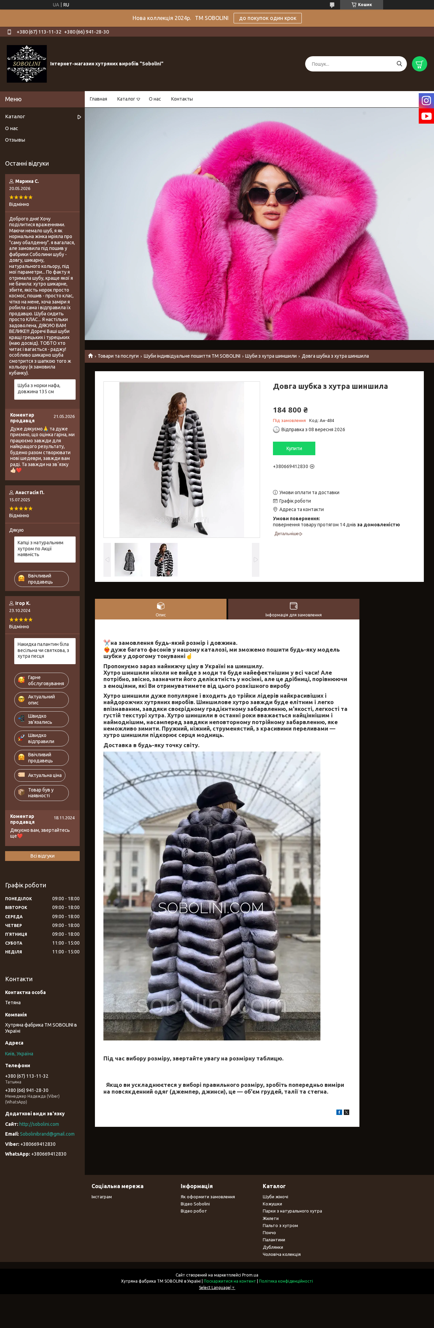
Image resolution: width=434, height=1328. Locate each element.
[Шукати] (399, 63)
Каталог (126, 99)
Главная (98, 99)
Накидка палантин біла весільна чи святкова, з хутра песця (43, 650)
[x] (346, 1113)
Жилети (271, 1218)
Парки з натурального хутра (292, 1210)
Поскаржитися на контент (230, 1281)
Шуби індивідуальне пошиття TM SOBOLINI (192, 356)
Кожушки (272, 1203)
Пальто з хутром (280, 1225)
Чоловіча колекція (282, 1254)
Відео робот (194, 1210)
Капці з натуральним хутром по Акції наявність (40, 548)
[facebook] (339, 1113)
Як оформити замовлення (208, 1196)
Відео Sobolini (195, 1203)
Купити (294, 448)
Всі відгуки (43, 856)
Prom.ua (250, 1275)
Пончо (269, 1232)
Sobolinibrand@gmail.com (47, 1134)
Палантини (274, 1239)
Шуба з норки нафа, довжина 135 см (39, 388)
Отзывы (15, 140)
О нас (155, 99)
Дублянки (273, 1247)
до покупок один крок (267, 18)
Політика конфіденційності (286, 1281)
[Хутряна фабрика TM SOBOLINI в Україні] (27, 63)
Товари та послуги (118, 356)
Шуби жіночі (275, 1196)
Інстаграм (102, 1196)
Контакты (182, 99)
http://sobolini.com (39, 1124)
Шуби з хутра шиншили (271, 356)
